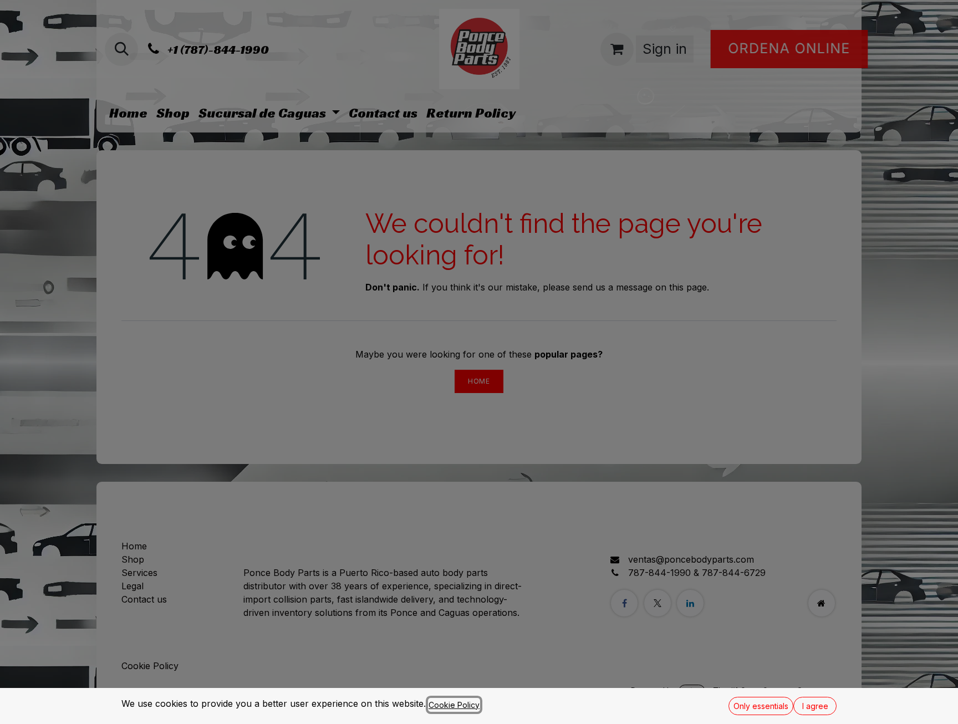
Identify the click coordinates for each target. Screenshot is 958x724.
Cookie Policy (454, 705)
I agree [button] (815, 706)
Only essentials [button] (760, 706)
